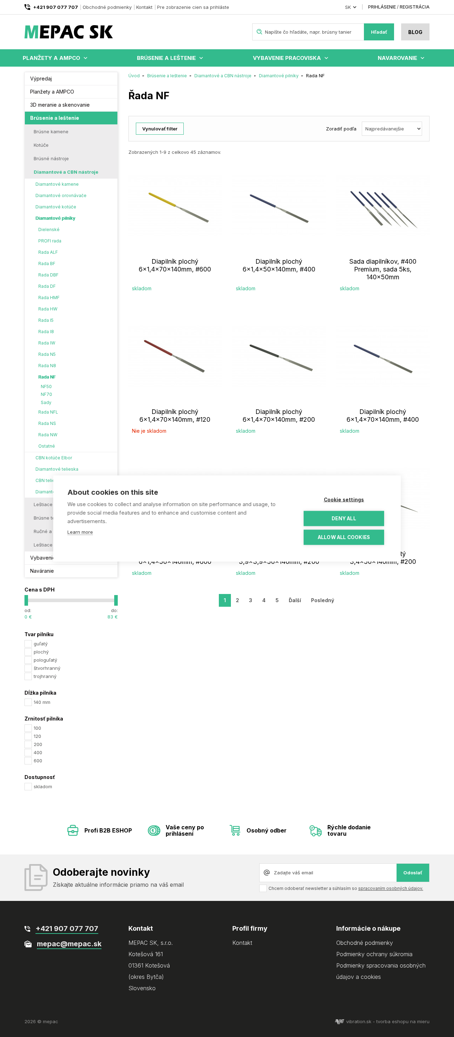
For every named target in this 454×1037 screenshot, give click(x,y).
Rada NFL (48, 412)
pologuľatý (45, 660)
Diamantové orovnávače (61, 195)
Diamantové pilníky (55, 218)
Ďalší (295, 600)
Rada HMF (49, 297)
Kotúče (41, 145)
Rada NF (47, 377)
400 (38, 752)
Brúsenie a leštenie (166, 58)
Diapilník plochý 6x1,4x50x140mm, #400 (279, 265)
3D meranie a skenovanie (60, 105)
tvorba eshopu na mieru (403, 1021)
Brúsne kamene (51, 131)
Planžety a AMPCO (51, 58)
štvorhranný (47, 668)
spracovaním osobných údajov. (390, 888)
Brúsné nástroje (51, 158)
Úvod (134, 75)
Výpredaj (41, 78)
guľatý (41, 643)
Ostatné (46, 446)
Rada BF (46, 263)
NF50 (46, 386)
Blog (415, 32)
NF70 (46, 394)
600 (38, 760)
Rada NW (47, 434)
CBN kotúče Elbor (53, 457)
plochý (41, 652)
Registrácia (415, 7)
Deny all (344, 518)
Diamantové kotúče (55, 206)
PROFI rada (49, 240)
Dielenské (49, 229)
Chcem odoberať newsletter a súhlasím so (345, 888)
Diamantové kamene (57, 184)
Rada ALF (48, 252)
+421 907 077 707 (55, 7)
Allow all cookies (344, 537)
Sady (46, 402)
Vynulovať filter (159, 128)
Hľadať (379, 32)
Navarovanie (397, 58)
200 (38, 744)
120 (37, 736)
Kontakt (144, 7)
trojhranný (45, 676)
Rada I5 (46, 320)
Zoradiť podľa (341, 128)
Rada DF (47, 286)
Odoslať (412, 872)
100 (37, 728)
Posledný (322, 600)
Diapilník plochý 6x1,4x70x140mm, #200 (279, 415)
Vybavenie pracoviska (287, 58)
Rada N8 (47, 365)
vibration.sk (358, 1021)
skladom (43, 786)
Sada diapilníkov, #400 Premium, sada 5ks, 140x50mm (382, 269)
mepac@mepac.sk (69, 944)
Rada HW (47, 309)
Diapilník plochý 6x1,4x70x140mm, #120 (174, 415)
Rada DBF (48, 275)
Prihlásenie (382, 7)
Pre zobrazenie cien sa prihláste (193, 7)
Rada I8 (46, 331)
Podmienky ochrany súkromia (374, 954)
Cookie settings (344, 500)
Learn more (80, 532)
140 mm (42, 702)
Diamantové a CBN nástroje (66, 172)
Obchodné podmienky (107, 7)
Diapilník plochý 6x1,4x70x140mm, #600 (175, 265)
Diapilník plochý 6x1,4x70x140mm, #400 (383, 415)
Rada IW (46, 343)
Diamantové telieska (56, 469)
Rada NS (47, 423)
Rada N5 (47, 354)
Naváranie (42, 571)
